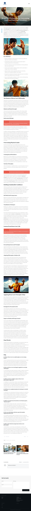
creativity (18, 497)
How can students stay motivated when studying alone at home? (23, 450)
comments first (26, 462)
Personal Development (11, 22)
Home (2, 497)
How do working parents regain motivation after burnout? (10, 450)
